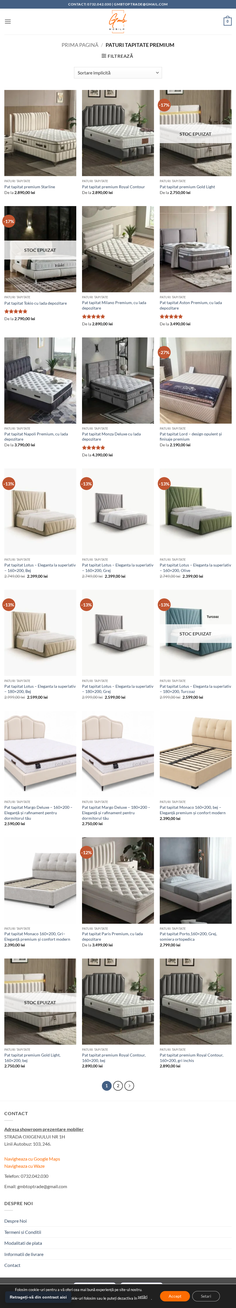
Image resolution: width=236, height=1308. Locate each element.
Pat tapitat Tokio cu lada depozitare (35, 303)
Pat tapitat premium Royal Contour (113, 186)
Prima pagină (80, 45)
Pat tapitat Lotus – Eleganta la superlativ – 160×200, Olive (195, 567)
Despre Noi (15, 1221)
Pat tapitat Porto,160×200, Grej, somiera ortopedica (188, 936)
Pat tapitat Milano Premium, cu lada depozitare (114, 305)
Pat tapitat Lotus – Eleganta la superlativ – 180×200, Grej (117, 689)
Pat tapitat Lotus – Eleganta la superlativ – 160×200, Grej (117, 567)
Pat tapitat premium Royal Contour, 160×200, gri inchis (191, 1057)
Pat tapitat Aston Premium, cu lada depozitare (191, 305)
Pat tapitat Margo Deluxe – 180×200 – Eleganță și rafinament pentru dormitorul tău (116, 812)
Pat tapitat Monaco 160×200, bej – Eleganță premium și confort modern (193, 810)
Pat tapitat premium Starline (29, 186)
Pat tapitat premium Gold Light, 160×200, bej (32, 1057)
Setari (206, 1295)
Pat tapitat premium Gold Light (187, 186)
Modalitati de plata (23, 1243)
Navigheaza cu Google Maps (32, 1158)
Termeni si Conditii (22, 1232)
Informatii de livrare (23, 1254)
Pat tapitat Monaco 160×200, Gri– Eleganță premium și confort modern (37, 936)
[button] (7, 21)
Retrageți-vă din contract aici (38, 1297)
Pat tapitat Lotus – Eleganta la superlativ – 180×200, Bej (40, 689)
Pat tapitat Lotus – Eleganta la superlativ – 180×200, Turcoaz (195, 689)
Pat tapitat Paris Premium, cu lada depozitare (112, 936)
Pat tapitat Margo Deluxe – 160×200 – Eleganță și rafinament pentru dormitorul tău (38, 812)
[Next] (129, 1086)
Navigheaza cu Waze (24, 1166)
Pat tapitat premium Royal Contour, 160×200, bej (114, 1057)
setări (142, 1296)
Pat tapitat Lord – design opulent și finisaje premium (191, 436)
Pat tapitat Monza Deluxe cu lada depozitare (111, 436)
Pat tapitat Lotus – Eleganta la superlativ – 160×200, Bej (40, 567)
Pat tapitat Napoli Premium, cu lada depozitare (36, 436)
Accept (175, 1295)
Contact (12, 1265)
